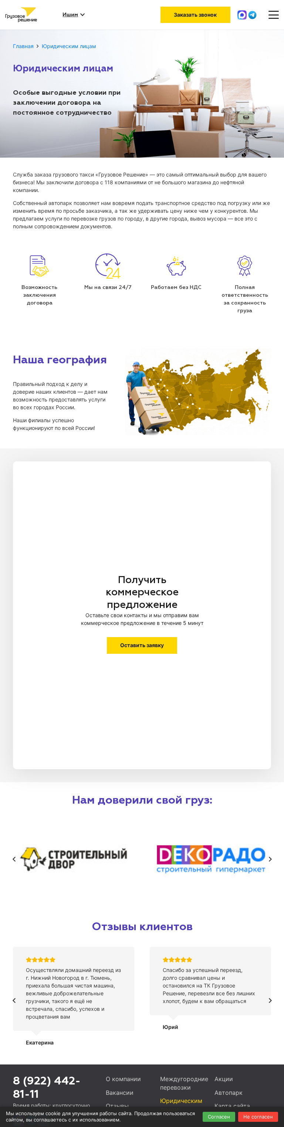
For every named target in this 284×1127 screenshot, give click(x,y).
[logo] (21, 14)
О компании (123, 1079)
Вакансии (119, 1092)
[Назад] (14, 859)
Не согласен (258, 1117)
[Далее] (270, 859)
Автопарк (228, 1092)
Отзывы (117, 1106)
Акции (223, 1079)
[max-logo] (242, 15)
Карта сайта (232, 1106)
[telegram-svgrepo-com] (252, 15)
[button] (273, 15)
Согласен (219, 1117)
